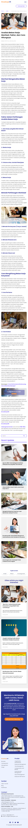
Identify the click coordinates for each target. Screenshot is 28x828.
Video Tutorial (4, 783)
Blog (2, 785)
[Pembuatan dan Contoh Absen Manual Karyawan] (14, 669)
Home (2, 11)
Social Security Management (18, 772)
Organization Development (18, 762)
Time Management (19, 766)
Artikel (7, 11)
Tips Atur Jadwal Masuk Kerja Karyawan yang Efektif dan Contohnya (11, 605)
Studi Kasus (4, 787)
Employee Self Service (20, 776)
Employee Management (20, 764)
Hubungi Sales (21, 6)
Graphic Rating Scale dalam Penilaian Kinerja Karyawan (11, 639)
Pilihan (12, 573)
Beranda (3, 761)
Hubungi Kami (4, 765)
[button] (24, 436)
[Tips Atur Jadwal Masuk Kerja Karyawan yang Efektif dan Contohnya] (14, 602)
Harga (2, 767)
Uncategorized (21, 573)
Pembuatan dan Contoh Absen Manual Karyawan (12, 672)
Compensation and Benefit (19, 769)
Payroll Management (20, 774)
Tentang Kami (4, 763)
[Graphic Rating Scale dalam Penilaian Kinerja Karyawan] (14, 636)
